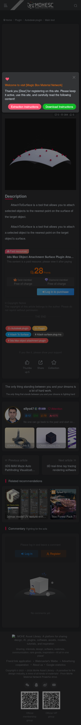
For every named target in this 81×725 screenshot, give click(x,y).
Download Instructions (59, 107)
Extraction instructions (24, 107)
